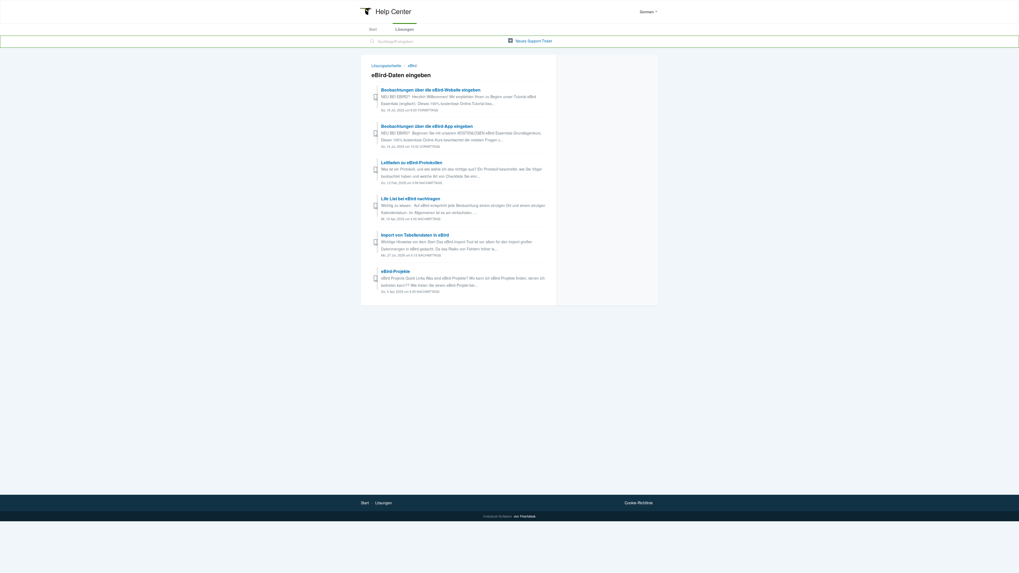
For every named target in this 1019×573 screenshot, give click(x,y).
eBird (412, 65)
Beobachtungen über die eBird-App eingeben (427, 126)
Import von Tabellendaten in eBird (415, 235)
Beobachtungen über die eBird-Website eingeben (431, 90)
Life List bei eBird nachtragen (410, 199)
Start (373, 29)
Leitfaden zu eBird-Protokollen (411, 162)
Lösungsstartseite (387, 65)
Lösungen (404, 29)
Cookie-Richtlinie (639, 502)
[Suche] (372, 41)
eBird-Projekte (395, 271)
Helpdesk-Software (498, 516)
